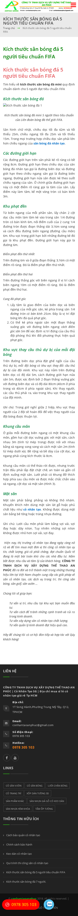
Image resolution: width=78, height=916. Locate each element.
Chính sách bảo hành (19, 844)
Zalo (15, 757)
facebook (6, 757)
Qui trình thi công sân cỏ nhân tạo (27, 863)
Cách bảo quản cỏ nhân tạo (23, 835)
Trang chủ (9, 28)
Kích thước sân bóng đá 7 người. (26, 881)
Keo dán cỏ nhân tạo (19, 854)
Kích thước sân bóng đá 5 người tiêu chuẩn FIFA (35, 872)
